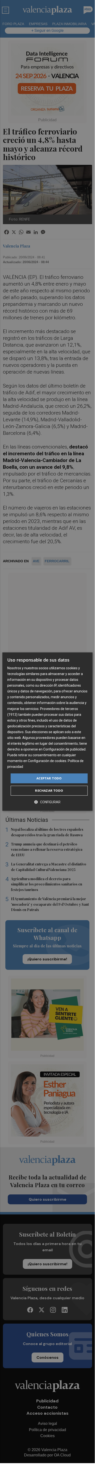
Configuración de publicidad (64, 749)
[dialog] (47, 731)
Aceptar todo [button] (49, 778)
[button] (47, 802)
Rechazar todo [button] (49, 790)
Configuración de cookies (47, 761)
